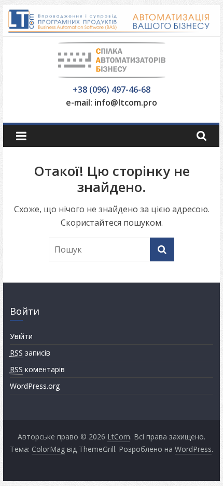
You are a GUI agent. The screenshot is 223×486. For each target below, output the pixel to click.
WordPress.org (35, 386)
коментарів (37, 369)
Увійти (21, 336)
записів (30, 353)
